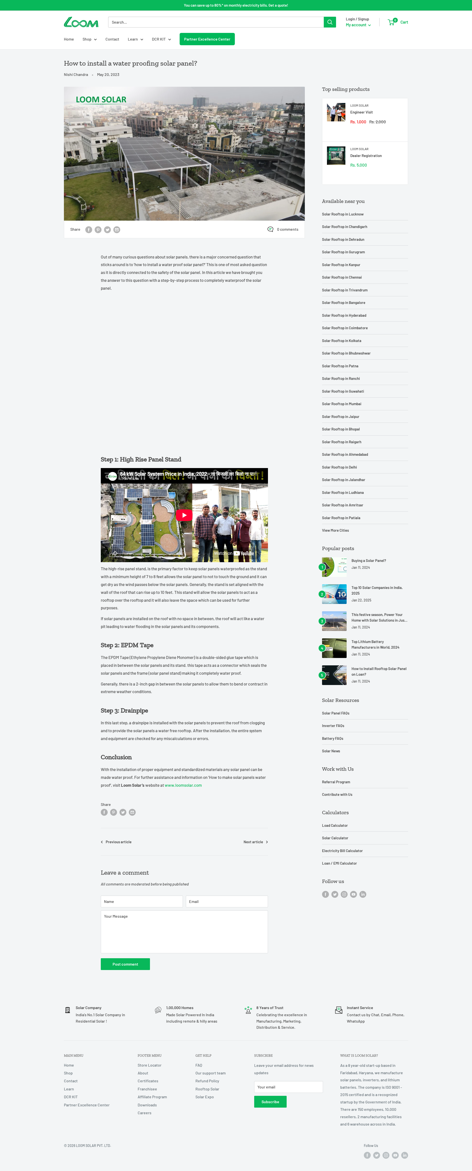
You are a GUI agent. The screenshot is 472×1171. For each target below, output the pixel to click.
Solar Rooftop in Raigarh (341, 442)
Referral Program (336, 782)
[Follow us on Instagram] (344, 894)
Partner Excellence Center (207, 38)
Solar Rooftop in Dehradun (343, 239)
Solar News (331, 751)
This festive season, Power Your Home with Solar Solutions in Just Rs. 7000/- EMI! (379, 617)
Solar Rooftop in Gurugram (343, 252)
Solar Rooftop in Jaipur (340, 416)
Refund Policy (207, 1080)
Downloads (147, 1104)
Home (69, 39)
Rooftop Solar (207, 1088)
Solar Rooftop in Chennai (342, 277)
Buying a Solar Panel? (369, 560)
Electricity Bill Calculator (342, 850)
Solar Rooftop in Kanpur (341, 264)
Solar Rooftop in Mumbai (341, 403)
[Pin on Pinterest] (98, 229)
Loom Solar (359, 105)
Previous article (119, 842)
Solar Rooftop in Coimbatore (345, 328)
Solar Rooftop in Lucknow (343, 214)
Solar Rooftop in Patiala (341, 517)
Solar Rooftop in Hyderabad (344, 315)
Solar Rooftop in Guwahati (343, 391)
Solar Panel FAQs (335, 713)
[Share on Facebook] (88, 229)
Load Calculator (335, 825)
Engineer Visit (361, 112)
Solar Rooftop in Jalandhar (343, 479)
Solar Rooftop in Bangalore (343, 302)
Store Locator (150, 1065)
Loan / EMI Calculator (339, 863)
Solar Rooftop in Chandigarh (344, 226)
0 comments (287, 229)
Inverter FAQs (333, 725)
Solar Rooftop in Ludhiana (343, 492)
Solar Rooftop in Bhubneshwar (346, 353)
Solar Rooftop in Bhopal (341, 429)
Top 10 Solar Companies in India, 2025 (377, 590)
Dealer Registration (366, 155)
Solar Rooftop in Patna (340, 366)
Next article (253, 842)
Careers (144, 1112)
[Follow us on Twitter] (334, 894)
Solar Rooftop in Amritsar (342, 505)
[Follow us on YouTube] (353, 894)
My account (356, 24)
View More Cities (335, 530)
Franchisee (147, 1088)
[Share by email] (116, 229)
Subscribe (270, 1101)
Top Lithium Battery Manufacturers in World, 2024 (375, 644)
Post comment (125, 964)
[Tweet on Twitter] (107, 229)
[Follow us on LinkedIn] (362, 894)
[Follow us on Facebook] (325, 894)
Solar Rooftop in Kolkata (341, 340)
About (143, 1073)
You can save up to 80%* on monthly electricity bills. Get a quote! (236, 5)
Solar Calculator (335, 838)
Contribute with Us (337, 794)
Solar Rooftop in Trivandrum (345, 290)
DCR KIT (159, 39)
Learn (133, 39)
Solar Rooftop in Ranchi (341, 378)
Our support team (210, 1073)
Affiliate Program (152, 1096)
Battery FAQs (332, 738)
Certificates (148, 1080)
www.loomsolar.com (183, 785)
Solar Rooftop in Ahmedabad (345, 454)
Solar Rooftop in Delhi (339, 467)
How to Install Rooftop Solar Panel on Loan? (379, 671)
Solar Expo (204, 1096)
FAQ (198, 1065)
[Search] (330, 22)
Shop (87, 39)
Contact (112, 39)
